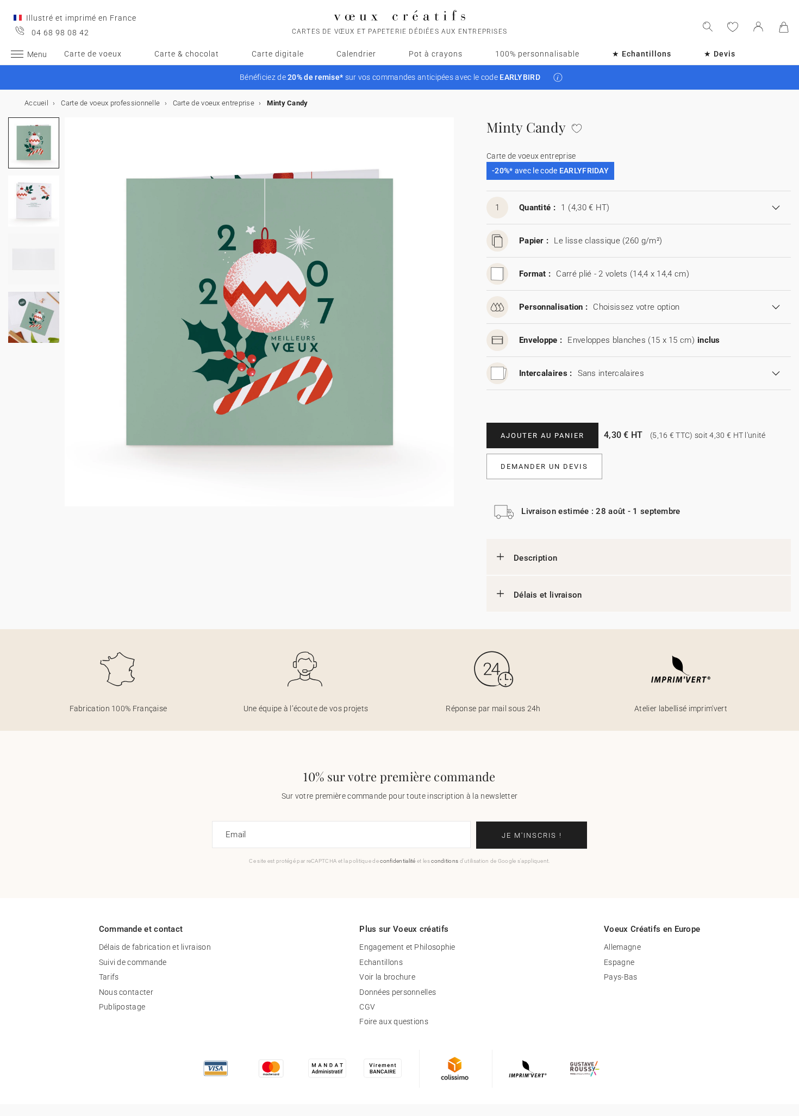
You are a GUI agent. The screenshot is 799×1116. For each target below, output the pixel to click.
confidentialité (398, 861)
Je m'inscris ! (532, 835)
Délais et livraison (548, 595)
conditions (444, 861)
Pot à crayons (436, 53)
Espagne (619, 962)
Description (535, 558)
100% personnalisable (537, 53)
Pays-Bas (620, 977)
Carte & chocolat (186, 53)
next (71, 318)
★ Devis (719, 53)
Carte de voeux (93, 53)
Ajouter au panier (542, 435)
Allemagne (622, 947)
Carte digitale (278, 53)
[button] (558, 77)
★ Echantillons (641, 53)
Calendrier (356, 53)
